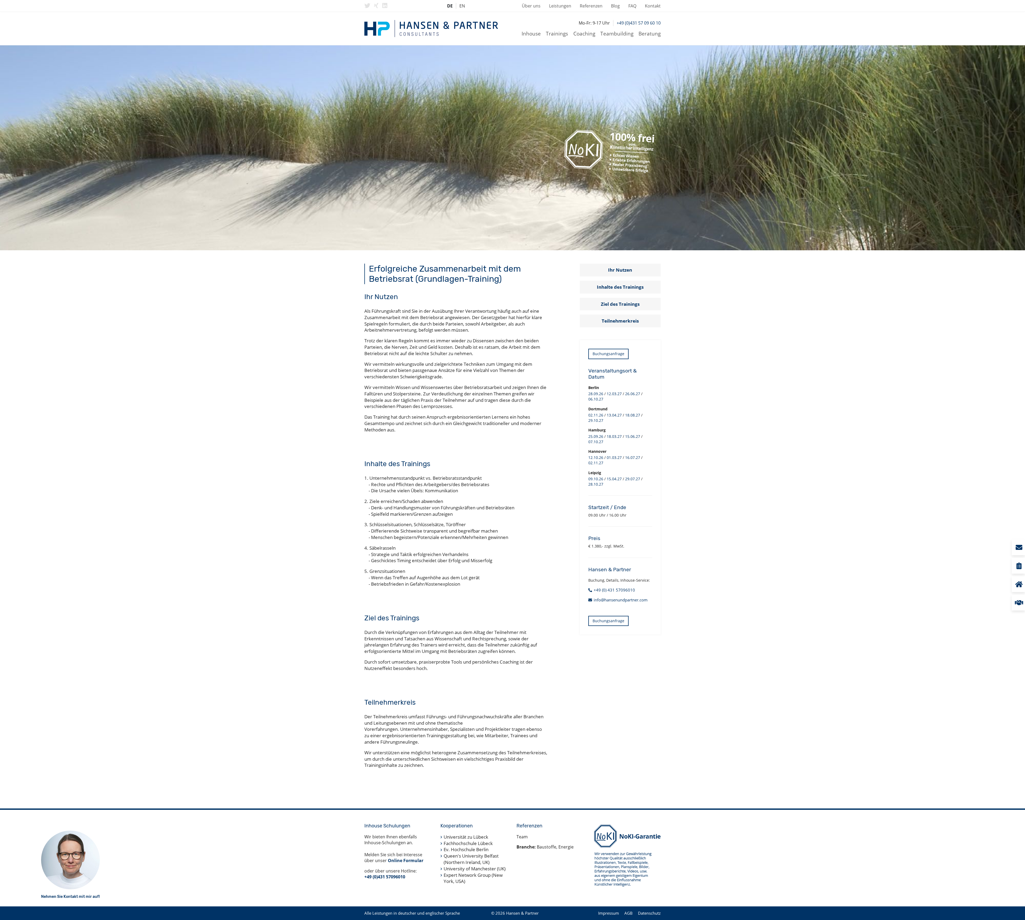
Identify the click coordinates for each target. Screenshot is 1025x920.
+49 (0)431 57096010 (384, 877)
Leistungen (560, 6)
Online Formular (405, 860)
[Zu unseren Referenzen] (1018, 602)
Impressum (608, 913)
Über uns (531, 6)
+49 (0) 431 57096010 (614, 590)
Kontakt (653, 6)
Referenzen (591, 6)
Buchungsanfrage (608, 353)
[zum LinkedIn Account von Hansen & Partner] (384, 6)
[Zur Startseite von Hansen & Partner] (431, 28)
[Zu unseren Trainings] (1018, 565)
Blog (615, 6)
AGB (628, 913)
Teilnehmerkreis (620, 321)
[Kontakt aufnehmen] (1018, 547)
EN (462, 6)
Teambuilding (616, 33)
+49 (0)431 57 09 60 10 (639, 23)
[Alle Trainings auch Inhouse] (1018, 584)
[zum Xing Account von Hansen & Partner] (376, 6)
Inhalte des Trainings (620, 287)
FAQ (632, 6)
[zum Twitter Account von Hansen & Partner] (367, 6)
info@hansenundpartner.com (621, 599)
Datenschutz (649, 913)
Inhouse (531, 33)
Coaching (584, 33)
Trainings (557, 33)
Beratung (649, 33)
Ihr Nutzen (620, 270)
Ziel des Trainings (620, 304)
